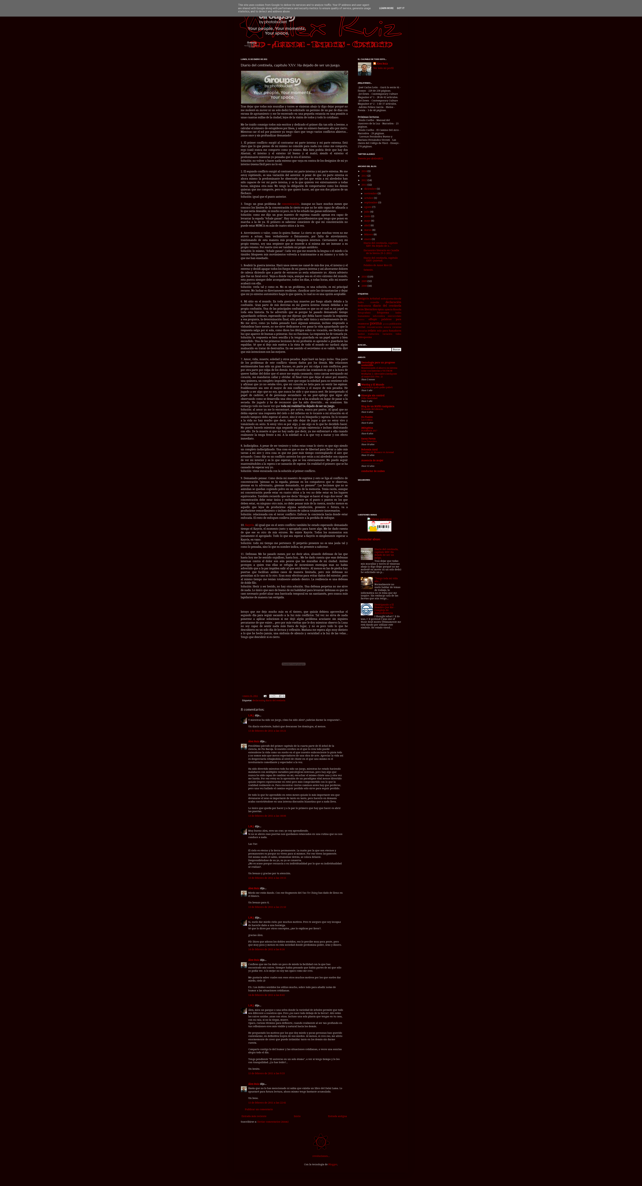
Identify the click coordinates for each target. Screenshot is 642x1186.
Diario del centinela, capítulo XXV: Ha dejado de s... (381, 244)
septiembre (371, 202)
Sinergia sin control (373, 395)
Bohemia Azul (369, 449)
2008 (364, 285)
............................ (370, 463)
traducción (373, 334)
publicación (395, 323)
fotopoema (383, 312)
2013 (364, 175)
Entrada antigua (337, 1116)
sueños (361, 334)
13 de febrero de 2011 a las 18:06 (267, 815)
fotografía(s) (364, 312)
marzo (368, 230)
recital (361, 327)
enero (368, 239)
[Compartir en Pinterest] (283, 696)
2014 (364, 171)
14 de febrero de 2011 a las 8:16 (266, 949)
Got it (401, 8)
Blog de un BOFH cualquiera (377, 406)
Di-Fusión (367, 417)
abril (367, 225)
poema (376, 323)
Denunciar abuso (369, 539)
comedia (374, 302)
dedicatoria (364, 305)
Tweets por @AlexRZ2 (370, 158)
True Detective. (369, 441)
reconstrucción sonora (379, 327)
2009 (364, 281)
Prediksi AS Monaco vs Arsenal (377, 452)
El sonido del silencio (372, 409)
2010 (364, 276)
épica (381, 309)
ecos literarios (367, 309)
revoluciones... (321, 1156)
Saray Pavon (368, 438)
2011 (364, 184)
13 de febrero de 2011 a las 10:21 (267, 730)
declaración (258, 700)
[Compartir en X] (277, 696)
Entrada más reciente (254, 1116)
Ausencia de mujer (372, 460)
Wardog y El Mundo (372, 384)
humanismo (364, 316)
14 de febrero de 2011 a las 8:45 (266, 995)
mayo (367, 220)
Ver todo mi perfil (383, 68)
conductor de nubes (373, 471)
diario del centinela (275, 700)
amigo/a (363, 298)
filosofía (397, 309)
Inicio (297, 1116)
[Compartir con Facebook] (280, 696)
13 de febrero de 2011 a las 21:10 (267, 907)
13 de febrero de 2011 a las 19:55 (267, 878)
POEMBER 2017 (369, 430)
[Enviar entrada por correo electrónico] (265, 696)
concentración (290, 204)
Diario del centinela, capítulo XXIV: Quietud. (381, 259)
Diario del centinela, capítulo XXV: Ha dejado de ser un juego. (386, 553)
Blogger (332, 1164)
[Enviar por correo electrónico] (271, 696)
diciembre (370, 188)
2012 (364, 180)
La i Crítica (366, 420)
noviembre (371, 193)
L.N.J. (251, 715)
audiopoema (387, 298)
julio (367, 211)
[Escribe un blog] (274, 696)
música (361, 319)
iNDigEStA (367, 428)
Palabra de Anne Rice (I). (378, 265)
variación (387, 334)
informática (379, 316)
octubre (369, 198)
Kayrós (249, 525)
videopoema (365, 337)
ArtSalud (374, 298)
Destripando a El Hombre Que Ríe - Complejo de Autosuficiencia (384, 608)
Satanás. (368, 269)
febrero (369, 234)
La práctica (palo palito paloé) (377, 387)
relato (372, 330)
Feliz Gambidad (369, 398)
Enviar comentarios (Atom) (273, 1121)
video (398, 334)
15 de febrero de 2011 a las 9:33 (266, 1073)
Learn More (386, 8)
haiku (398, 312)
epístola (388, 309)
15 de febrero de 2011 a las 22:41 (267, 1102)
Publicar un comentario (259, 1109)
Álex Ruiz (253, 741)
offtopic (372, 319)
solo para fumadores (389, 330)
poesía (386, 324)
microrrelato (394, 316)
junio (367, 216)
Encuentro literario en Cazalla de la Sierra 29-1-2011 (381, 252)
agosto (368, 207)
